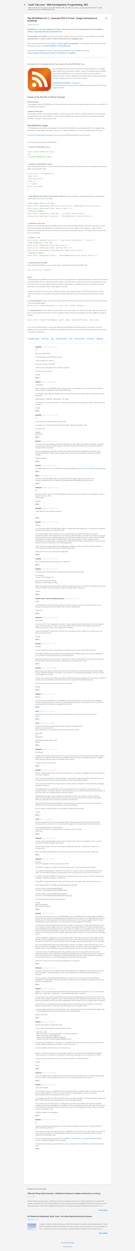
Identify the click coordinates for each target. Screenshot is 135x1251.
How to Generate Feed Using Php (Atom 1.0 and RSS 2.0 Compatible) (51, 53)
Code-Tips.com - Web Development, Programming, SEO (58, 4)
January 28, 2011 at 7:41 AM (49, 559)
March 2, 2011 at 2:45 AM (72, 598)
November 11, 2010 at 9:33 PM (50, 508)
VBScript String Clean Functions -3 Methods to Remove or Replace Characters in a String (63, 1193)
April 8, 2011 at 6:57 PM (48, 913)
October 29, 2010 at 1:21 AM (50, 487)
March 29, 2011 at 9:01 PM (49, 770)
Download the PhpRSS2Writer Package (39, 135)
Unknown (38, 487)
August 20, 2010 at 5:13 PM (49, 347)
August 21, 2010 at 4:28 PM (49, 382)
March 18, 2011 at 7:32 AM (50, 617)
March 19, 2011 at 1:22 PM (49, 668)
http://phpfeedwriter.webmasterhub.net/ (48, 32)
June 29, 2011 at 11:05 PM (49, 1119)
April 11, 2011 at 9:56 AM (49, 1073)
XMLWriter (100, 339)
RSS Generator (79, 339)
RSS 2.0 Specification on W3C (60, 784)
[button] (106, 18)
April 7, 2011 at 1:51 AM (49, 838)
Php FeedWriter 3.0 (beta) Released (57, 46)
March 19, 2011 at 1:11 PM (49, 643)
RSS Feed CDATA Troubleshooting (94, 468)
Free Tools (45, 339)
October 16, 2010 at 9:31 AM (48, 475)
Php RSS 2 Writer (61, 339)
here (84, 784)
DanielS (38, 382)
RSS (71, 339)
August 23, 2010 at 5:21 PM (49, 415)
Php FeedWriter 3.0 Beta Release (70, 1138)
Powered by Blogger (67, 1243)
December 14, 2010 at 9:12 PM (50, 522)
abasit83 (38, 347)
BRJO (37, 476)
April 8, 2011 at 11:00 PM (49, 968)
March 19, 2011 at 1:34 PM (49, 694)
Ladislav (38, 559)
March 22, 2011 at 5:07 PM (47, 711)
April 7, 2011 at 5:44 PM (49, 859)
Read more (103, 1210)
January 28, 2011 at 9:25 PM (49, 569)
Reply (37, 378)
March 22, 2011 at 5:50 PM (47, 723)
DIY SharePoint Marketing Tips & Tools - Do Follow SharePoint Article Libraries (59, 1216)
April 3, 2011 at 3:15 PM (46, 819)
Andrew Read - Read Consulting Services (49, 598)
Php (52, 339)
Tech (37, 711)
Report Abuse (67, 1247)
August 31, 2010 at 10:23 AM (49, 441)
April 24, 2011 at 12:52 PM (49, 1084)
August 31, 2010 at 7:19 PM (49, 465)
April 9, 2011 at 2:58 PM (48, 988)
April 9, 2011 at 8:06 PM (48, 1022)
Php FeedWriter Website (94, 1138)
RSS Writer (90, 339)
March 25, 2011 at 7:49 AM (50, 749)
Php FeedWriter (52, 43)
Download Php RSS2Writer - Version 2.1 (67, 83)
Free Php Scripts (33, 339)
